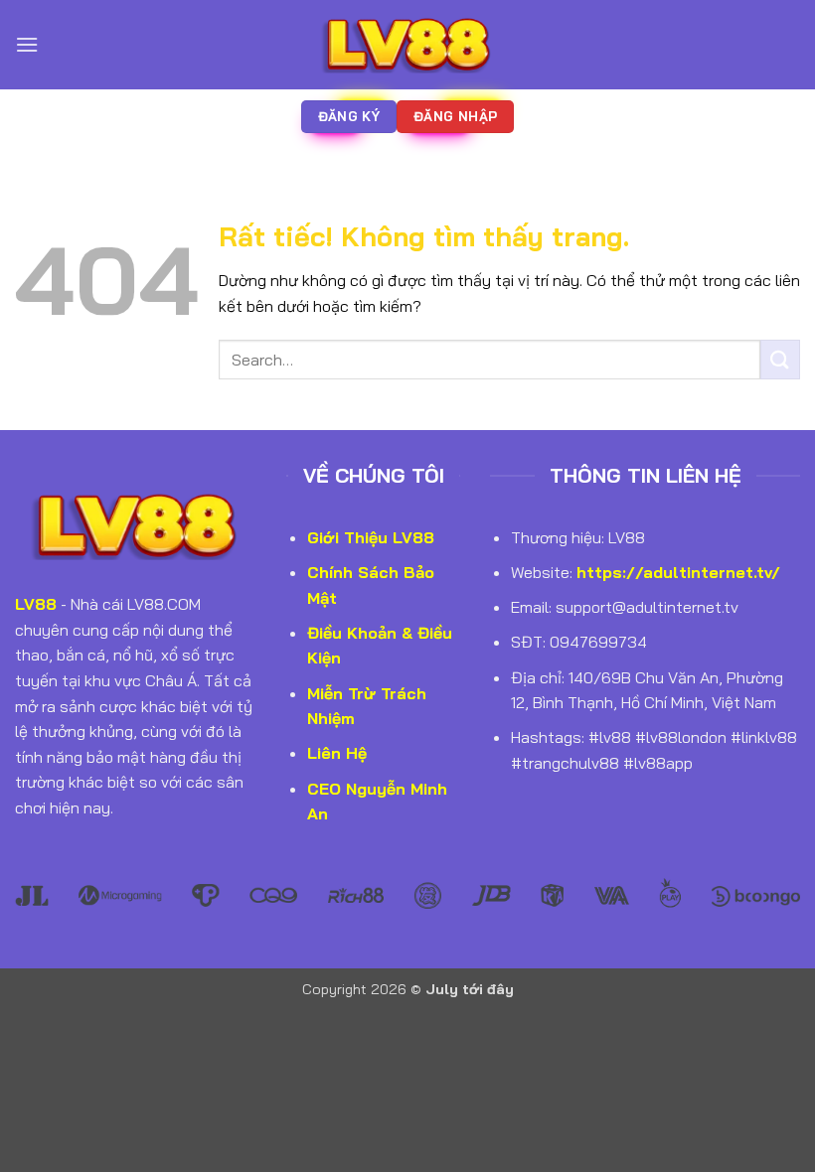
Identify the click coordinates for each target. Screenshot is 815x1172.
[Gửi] (780, 359)
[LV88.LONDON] (407, 44)
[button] (27, 44)
